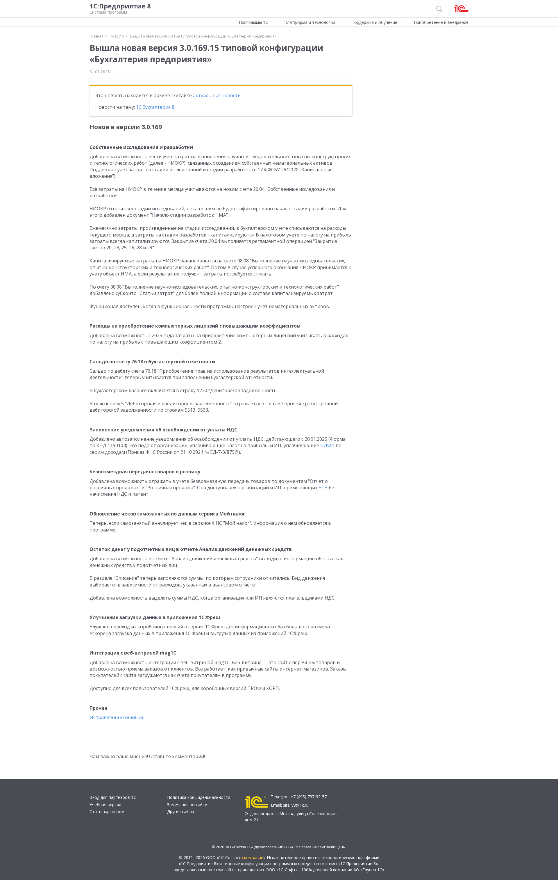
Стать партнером (107, 811)
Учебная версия (105, 804)
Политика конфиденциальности (198, 797)
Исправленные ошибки (116, 717)
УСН (323, 487)
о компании (251, 857)
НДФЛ (327, 445)
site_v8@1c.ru (296, 805)
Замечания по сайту (187, 804)
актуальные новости (217, 95)
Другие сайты (180, 811)
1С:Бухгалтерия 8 (155, 107)
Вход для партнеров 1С (113, 797)
